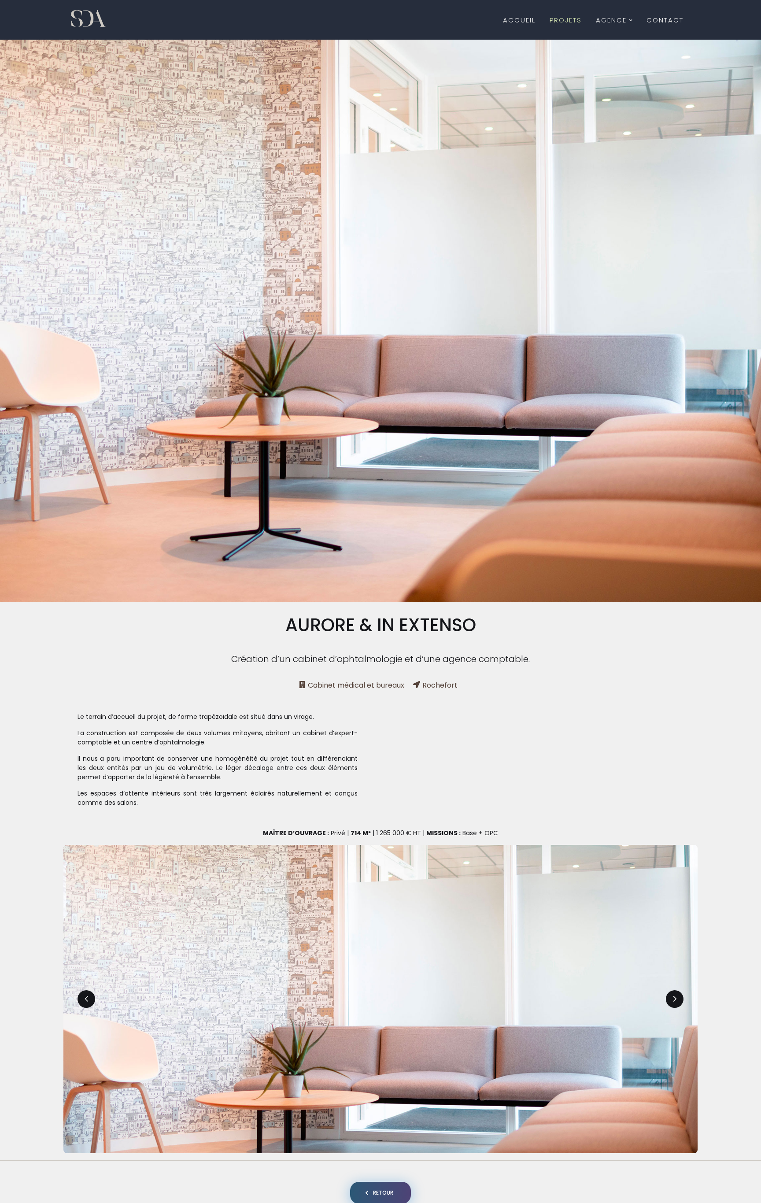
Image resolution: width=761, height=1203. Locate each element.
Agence (611, 20)
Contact (664, 20)
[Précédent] (86, 999)
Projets (566, 20)
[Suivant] (674, 999)
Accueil (519, 20)
